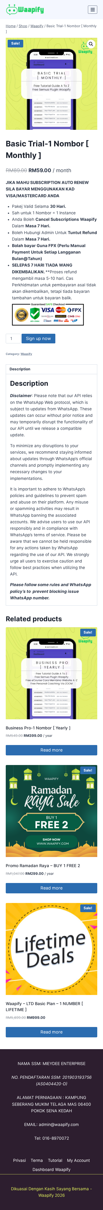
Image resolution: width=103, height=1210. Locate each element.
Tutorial (55, 1160)
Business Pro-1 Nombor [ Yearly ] (38, 728)
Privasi (19, 1160)
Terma (37, 1160)
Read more (51, 749)
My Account (78, 1160)
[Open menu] (92, 9)
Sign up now (38, 338)
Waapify (26, 354)
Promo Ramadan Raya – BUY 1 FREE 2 (43, 865)
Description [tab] (20, 369)
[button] (91, 44)
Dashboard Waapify (51, 1169)
